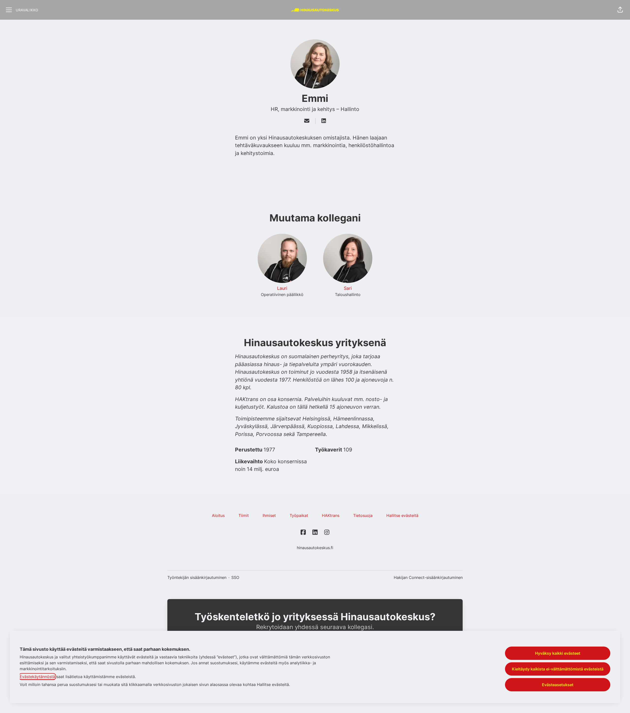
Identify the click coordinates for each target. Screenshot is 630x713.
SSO (235, 577)
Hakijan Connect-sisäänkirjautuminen (428, 577)
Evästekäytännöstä (37, 676)
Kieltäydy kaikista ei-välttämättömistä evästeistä (557, 668)
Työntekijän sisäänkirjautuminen (196, 577)
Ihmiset (269, 515)
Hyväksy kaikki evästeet (557, 653)
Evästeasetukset (557, 684)
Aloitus (218, 515)
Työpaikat (299, 515)
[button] (620, 10)
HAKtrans (330, 515)
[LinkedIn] (323, 121)
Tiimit (243, 515)
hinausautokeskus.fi (315, 547)
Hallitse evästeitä (402, 515)
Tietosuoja (363, 515)
